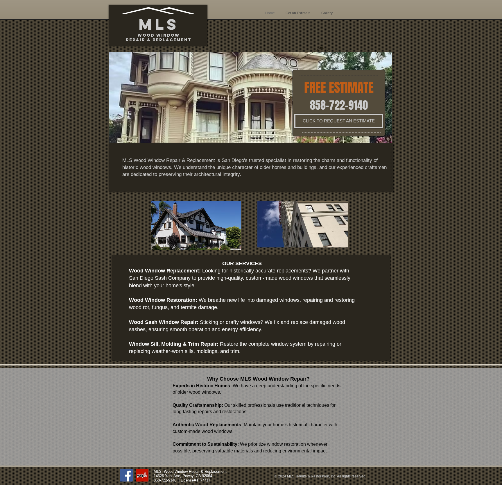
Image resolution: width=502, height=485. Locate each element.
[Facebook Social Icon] (126, 475)
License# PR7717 (195, 480)
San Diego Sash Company (160, 278)
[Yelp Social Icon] (142, 475)
